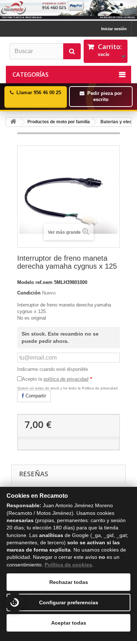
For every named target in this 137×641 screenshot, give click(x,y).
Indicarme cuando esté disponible (52, 369)
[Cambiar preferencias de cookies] (14, 602)
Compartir (35, 395)
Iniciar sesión (114, 29)
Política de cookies (68, 565)
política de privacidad (65, 379)
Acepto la (57, 379)
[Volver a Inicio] (13, 122)
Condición (29, 293)
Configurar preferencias (68, 602)
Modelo (25, 282)
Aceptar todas (68, 623)
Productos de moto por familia (58, 121)
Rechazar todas (68, 582)
